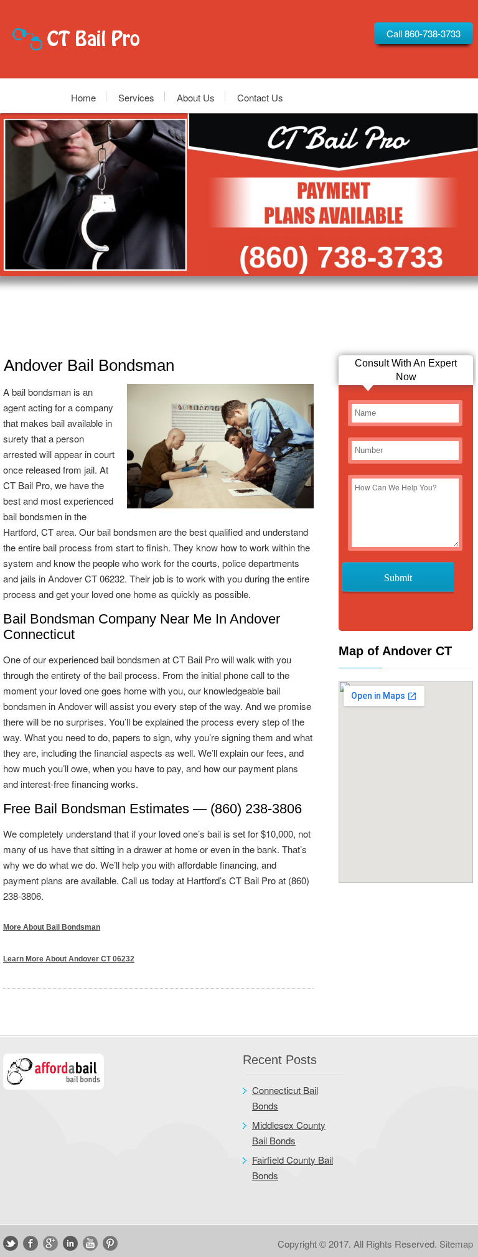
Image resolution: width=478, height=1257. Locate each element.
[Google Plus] (50, 1243)
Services (136, 96)
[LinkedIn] (70, 1243)
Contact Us (260, 96)
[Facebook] (30, 1243)
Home (83, 96)
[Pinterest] (110, 1243)
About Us (196, 96)
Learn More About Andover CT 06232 (68, 959)
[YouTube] (90, 1243)
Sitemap (456, 1243)
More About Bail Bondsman (51, 927)
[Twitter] (10, 1243)
